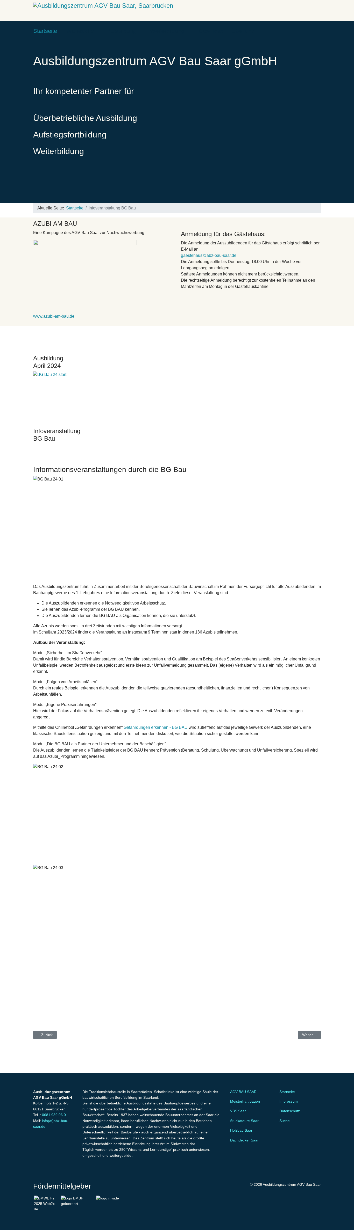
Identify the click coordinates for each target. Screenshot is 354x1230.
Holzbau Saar (241, 1130)
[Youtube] (311, 31)
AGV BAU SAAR (243, 1092)
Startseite (45, 31)
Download (211, 31)
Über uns (242, 31)
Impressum (288, 1101)
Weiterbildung (167, 31)
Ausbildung (122, 31)
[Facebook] (302, 31)
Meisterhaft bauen (245, 1101)
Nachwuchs (79, 31)
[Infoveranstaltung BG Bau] (177, 397)
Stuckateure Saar (244, 1121)
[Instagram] (319, 31)
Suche (284, 1121)
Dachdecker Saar (244, 1140)
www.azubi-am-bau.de (53, 316)
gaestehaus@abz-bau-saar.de (208, 255)
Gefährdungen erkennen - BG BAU (156, 727)
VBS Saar (238, 1111)
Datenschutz (289, 1111)
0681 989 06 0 (54, 1115)
